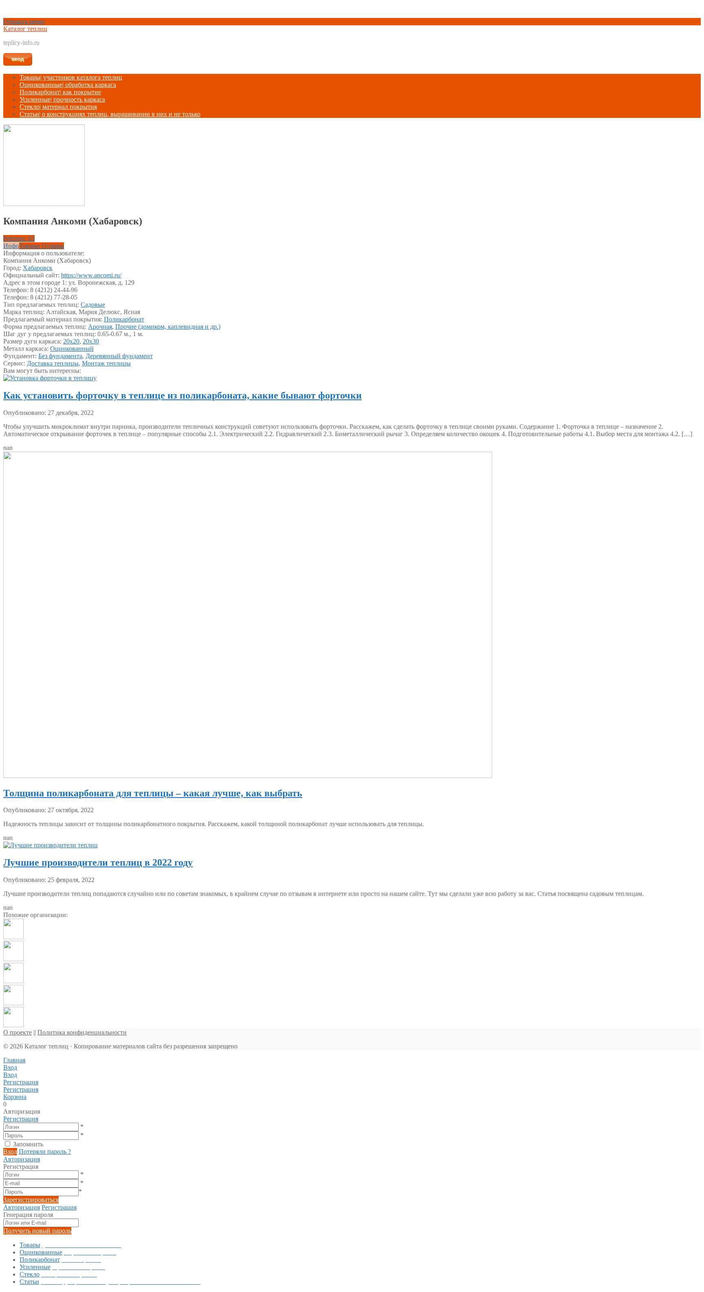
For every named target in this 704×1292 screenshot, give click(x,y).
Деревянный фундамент (119, 355)
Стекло (58, 106)
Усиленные (62, 99)
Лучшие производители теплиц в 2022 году (98, 862)
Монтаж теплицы (106, 363)
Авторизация (21, 1159)
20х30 (91, 341)
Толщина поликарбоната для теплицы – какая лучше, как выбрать (152, 793)
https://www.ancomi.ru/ (91, 275)
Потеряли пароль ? (45, 1151)
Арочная (100, 326)
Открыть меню (24, 21)
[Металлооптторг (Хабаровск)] (13, 958)
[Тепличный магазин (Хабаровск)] (13, 1002)
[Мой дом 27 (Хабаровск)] (13, 1025)
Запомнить (28, 1144)
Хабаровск (38, 267)
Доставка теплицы (53, 363)
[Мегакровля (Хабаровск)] (13, 936)
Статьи (110, 114)
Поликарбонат (60, 92)
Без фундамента (60, 355)
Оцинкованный (72, 348)
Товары (71, 77)
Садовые (93, 304)
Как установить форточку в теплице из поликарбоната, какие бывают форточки (182, 395)
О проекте (17, 1032)
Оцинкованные (68, 84)
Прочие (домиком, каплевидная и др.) (167, 326)
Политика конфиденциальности (82, 1032)
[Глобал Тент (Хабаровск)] (13, 980)
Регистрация (20, 1118)
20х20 (71, 341)
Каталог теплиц (25, 28)
